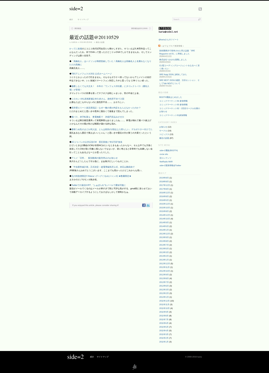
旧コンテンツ (165, 158)
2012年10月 (164, 271)
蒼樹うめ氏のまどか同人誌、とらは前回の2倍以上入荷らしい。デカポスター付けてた (111, 129)
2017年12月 (164, 185)
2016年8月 (164, 196)
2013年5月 (164, 248)
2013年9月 (164, 237)
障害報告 (78, 28)
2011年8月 (164, 316)
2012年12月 (164, 263)
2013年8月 (164, 241)
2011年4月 (164, 330)
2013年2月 (164, 256)
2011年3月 (164, 334)
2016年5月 (164, 200)
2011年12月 (164, 301)
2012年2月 (164, 293)
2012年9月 (164, 274)
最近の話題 (100, 42)
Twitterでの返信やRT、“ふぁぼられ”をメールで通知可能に (98, 185)
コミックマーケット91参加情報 (173, 115)
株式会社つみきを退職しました (173, 59)
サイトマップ (83, 19)
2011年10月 (164, 308)
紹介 (71, 19)
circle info (164, 154)
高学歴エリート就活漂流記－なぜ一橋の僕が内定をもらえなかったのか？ (106, 108)
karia (74, 42)
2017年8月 (164, 189)
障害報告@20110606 (139, 28)
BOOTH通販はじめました (170, 97)
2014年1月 (164, 230)
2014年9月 (164, 222)
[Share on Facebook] (144, 205)
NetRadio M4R (166, 161)
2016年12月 (164, 192)
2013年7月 (164, 245)
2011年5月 (164, 327)
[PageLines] (134, 369)
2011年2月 (164, 338)
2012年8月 (164, 278)
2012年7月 (164, 282)
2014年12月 (164, 215)
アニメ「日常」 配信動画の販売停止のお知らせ (94, 158)
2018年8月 (164, 181)
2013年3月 (164, 252)
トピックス (164, 134)
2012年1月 (164, 297)
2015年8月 (164, 211)
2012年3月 (164, 289)
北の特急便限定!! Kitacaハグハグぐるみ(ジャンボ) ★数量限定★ (101, 176)
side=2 (76, 8)
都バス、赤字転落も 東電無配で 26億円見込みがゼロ (97, 117)
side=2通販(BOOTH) (169, 150)
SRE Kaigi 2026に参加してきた (173, 74)
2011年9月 (164, 312)
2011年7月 (164, 319)
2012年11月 (164, 267)
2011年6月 (164, 323)
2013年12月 (164, 234)
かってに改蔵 (75, 48)
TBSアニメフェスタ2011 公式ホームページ (91, 73)
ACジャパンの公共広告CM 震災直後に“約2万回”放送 (96, 142)
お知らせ (163, 127)
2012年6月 (164, 286)
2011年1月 (164, 342)
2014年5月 (164, 226)
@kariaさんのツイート (169, 39)
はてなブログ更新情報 (172, 46)
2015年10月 (164, 207)
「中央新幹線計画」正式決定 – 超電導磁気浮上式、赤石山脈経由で (103, 167)
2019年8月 (164, 178)
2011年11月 (164, 304)
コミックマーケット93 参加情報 (173, 104)
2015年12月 (164, 204)
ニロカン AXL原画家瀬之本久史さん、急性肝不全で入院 (97, 99)
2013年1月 (164, 260)
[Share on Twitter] (148, 205)
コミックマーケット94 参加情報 (173, 101)
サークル (163, 131)
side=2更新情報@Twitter (170, 165)
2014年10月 (164, 219)
